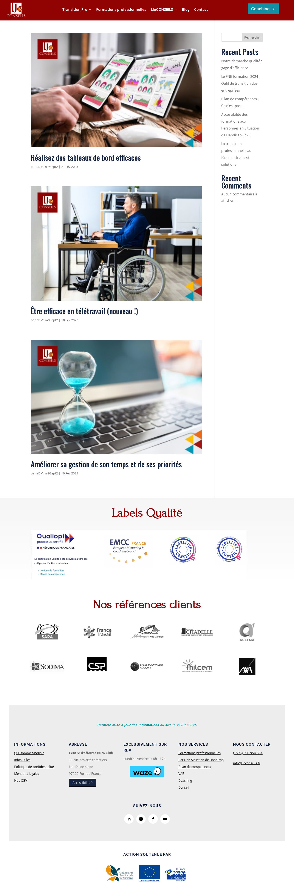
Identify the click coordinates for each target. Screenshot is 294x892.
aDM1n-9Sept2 (47, 167)
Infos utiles (22, 760)
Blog (185, 10)
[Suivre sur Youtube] (165, 819)
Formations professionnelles (121, 10)
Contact (201, 10)
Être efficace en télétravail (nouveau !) (84, 310)
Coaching (260, 8)
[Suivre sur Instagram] (141, 819)
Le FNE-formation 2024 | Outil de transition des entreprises (241, 83)
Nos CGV (20, 780)
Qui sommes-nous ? (29, 753)
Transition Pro (74, 10)
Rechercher (252, 37)
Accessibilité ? (83, 782)
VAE (181, 773)
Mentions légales (26, 773)
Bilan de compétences (194, 766)
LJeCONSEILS (162, 10)
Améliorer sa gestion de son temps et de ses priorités (106, 463)
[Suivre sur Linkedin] (129, 819)
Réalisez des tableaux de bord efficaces (86, 157)
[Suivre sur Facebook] (153, 819)
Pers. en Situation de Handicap (201, 760)
